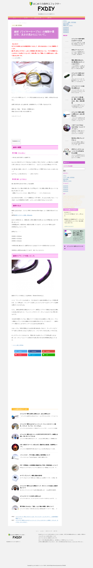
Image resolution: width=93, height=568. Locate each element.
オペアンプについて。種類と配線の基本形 (31, 475)
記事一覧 (49, 17)
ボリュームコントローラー (74, 204)
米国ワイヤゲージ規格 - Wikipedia (23, 215)
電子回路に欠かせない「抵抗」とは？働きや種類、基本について (37, 506)
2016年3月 (66, 29)
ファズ (65, 204)
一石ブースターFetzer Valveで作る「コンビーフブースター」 (78, 127)
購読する (67, 162)
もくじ (14, 17)
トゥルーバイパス (67, 202)
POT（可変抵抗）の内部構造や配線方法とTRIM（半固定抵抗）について (39, 465)
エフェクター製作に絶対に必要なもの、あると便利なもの (35, 413)
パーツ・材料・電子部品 (18, 345)
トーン (74, 202)
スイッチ (71, 199)
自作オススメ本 (37, 17)
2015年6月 (66, 30)
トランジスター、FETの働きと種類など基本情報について (35, 455)
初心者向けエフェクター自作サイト (13, 541)
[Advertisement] (24, 128)
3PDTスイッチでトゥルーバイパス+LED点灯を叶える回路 (78, 151)
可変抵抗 (72, 207)
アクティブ (77, 196)
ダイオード (77, 199)
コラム (65, 20)
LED (69, 196)
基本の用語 (66, 24)
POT (72, 196)
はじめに (26, 17)
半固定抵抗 (66, 207)
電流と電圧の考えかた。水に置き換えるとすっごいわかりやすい (78, 62)
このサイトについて (68, 226)
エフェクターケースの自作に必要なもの (30, 496)
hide (19, 141)
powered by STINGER (61, 565)
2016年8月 (66, 27)
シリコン (66, 199)
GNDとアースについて (77, 49)
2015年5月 (66, 32)
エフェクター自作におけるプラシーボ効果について (78, 75)
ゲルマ (82, 196)
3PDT (65, 196)
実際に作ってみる (68, 25)
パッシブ (79, 202)
